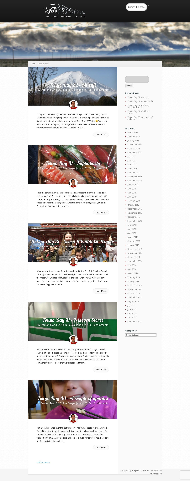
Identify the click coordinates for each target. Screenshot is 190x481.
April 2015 (131, 233)
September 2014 (134, 261)
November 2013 (134, 289)
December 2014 (134, 249)
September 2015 (134, 221)
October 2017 (133, 148)
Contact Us (80, 17)
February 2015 (133, 241)
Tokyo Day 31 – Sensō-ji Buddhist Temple (73, 241)
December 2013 (134, 285)
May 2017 (131, 164)
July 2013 (131, 305)
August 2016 (133, 184)
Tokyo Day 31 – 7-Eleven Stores (72, 320)
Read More (101, 134)
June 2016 (131, 188)
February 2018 (133, 136)
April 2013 (131, 313)
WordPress (156, 473)
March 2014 (132, 273)
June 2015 (131, 225)
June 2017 (131, 160)
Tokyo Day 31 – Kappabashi (72, 163)
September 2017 (134, 152)
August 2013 (133, 301)
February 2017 (133, 172)
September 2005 (134, 321)
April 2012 (131, 317)
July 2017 (131, 156)
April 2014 (131, 269)
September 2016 (134, 180)
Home (34, 64)
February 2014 (133, 277)
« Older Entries (43, 462)
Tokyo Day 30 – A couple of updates (72, 398)
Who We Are (51, 17)
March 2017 (132, 168)
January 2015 (133, 245)
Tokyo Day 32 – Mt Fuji (73, 85)
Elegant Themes (140, 470)
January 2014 (133, 281)
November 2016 (134, 176)
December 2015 (134, 208)
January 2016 (133, 204)
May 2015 (131, 229)
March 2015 (132, 237)
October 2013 (133, 293)
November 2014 (134, 253)
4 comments (100, 89)
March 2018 (132, 132)
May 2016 (131, 192)
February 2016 (133, 200)
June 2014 (131, 265)
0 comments (100, 168)
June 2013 (131, 309)
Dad (43, 89)
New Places (66, 17)
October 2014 (133, 257)
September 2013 (134, 297)
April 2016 (131, 196)
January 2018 (133, 140)
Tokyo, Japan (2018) (79, 89)
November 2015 (134, 213)
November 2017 (134, 144)
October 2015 (133, 217)
